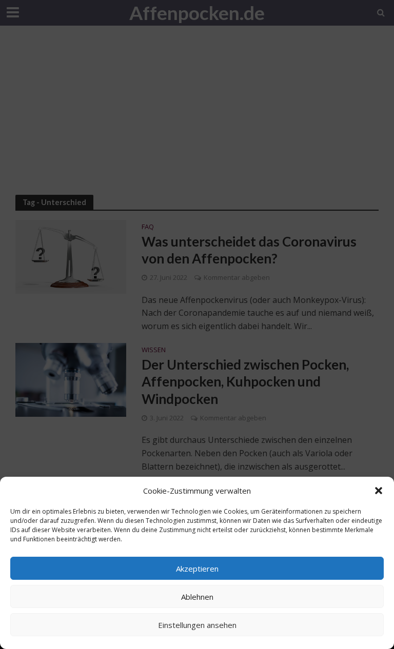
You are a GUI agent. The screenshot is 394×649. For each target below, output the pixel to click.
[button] (378, 490)
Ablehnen (197, 597)
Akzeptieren (197, 568)
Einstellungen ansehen (197, 625)
